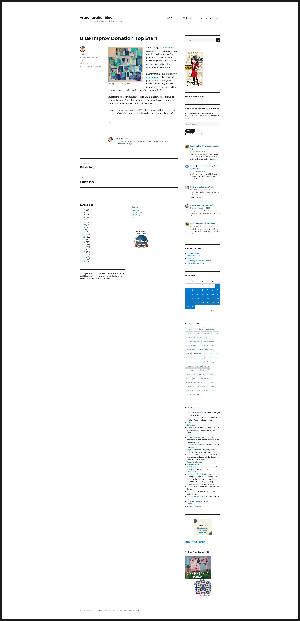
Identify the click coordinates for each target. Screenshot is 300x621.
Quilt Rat (190, 487)
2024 (83, 257)
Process (196, 378)
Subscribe (190, 131)
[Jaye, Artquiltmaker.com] (202, 69)
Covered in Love (193, 428)
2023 (83, 254)
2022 (83, 252)
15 (218, 294)
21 (213, 298)
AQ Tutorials (188, 18)
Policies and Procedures (105, 611)
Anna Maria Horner (194, 413)
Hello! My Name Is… (209, 18)
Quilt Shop (211, 382)
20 (208, 298)
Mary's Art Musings (194, 462)
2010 (83, 222)
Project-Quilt (191, 382)
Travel (198, 390)
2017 (83, 240)
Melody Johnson (193, 467)
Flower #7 (191, 258)
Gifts (216, 354)
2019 (83, 244)
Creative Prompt (192, 345)
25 (198, 302)
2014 (83, 232)
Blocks (196, 333)
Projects (201, 382)
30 (188, 307)
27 (208, 302)
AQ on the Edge (192, 418)
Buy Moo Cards (195, 542)
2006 (83, 212)
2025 (83, 259)
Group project (191, 358)
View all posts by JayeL (124, 144)
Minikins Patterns (202, 366)
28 (213, 302)
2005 (83, 210)
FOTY (211, 354)
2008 (83, 217)
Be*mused (191, 425)
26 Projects (199, 329)
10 (193, 294)
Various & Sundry (208, 390)
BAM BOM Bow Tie (194, 256)
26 (203, 302)
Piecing (98, 66)
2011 (83, 225)
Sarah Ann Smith (193, 501)
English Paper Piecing (206, 349)
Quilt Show (190, 386)
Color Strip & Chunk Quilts (196, 337)
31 (192, 307)
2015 (83, 235)
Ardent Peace (192, 423)
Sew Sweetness (202, 386)
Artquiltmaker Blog (96, 18)
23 (188, 302)
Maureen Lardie (193, 464)
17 (193, 298)
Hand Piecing (211, 358)
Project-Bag (205, 378)
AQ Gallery (172, 18)
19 (203, 298)
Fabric (188, 354)
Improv (188, 362)
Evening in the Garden (195, 445)
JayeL (82, 54)
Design (213, 345)
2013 (83, 230)
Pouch (188, 378)
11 (197, 294)
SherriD (190, 504)
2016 (83, 237)
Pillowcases (210, 374)
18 (198, 298)
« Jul (192, 311)
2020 (81, 60)
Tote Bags (189, 390)
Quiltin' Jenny (192, 492)
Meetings (189, 366)
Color (216, 333)
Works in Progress (192, 395)
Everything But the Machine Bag (199, 261)
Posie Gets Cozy (193, 484)
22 (218, 298)
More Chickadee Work (205, 187)
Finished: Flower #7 (194, 253)
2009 (83, 220)
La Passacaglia (210, 362)
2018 (83, 242)
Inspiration (198, 362)
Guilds (201, 358)
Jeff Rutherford (192, 455)
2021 (83, 249)
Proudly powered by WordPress (127, 611)
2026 (83, 262)
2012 (83, 227)
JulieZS (192, 146)
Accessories (209, 329)
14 (213, 294)
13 (207, 294)
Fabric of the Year (199, 354)
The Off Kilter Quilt (194, 506)
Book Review (207, 333)
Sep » (213, 311)
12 (203, 294)
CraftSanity (191, 435)
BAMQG (83, 64)
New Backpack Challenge (196, 263)
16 (188, 298)
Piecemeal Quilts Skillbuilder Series (200, 474)
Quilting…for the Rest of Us (197, 496)
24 (193, 302)
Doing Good (89, 66)
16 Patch (189, 329)
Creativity (204, 345)
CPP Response (208, 341)
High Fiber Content (194, 450)
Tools (212, 386)
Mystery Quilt (191, 370)
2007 (83, 215)
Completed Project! (193, 341)
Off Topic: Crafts (204, 370)
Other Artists (190, 374)
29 (218, 302)
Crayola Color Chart (194, 437)
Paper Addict (191, 472)
